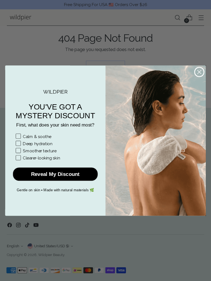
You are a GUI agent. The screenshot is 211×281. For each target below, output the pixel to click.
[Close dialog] (199, 72)
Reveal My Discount (55, 174)
